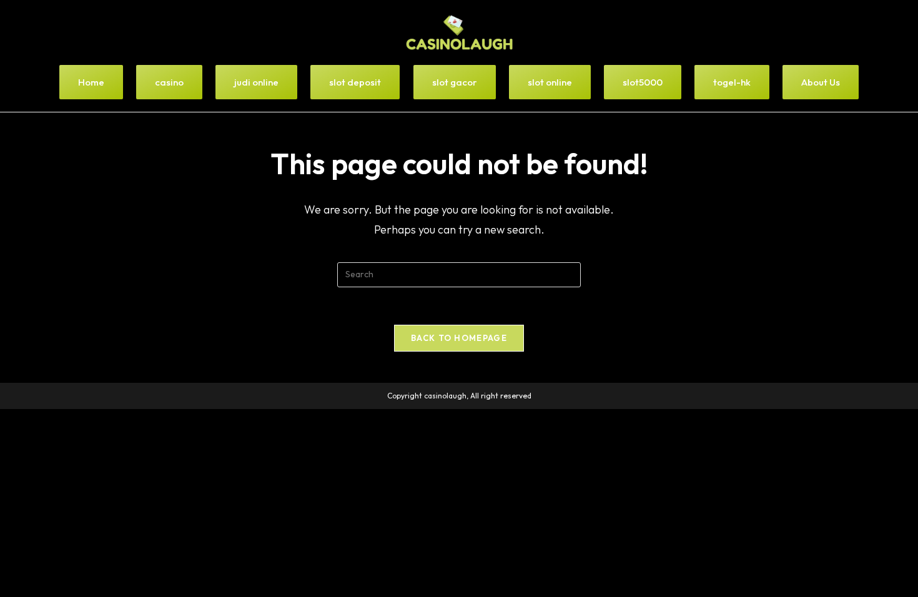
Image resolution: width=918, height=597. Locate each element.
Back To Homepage (459, 338)
